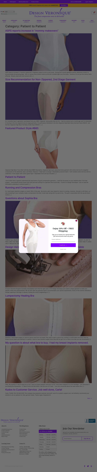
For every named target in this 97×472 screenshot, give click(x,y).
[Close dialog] (76, 221)
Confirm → (63, 245)
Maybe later (63, 249)
